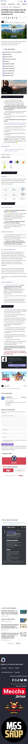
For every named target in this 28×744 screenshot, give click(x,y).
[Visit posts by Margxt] (2, 386)
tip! (8, 470)
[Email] (12, 18)
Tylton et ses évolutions (10, 59)
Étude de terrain (8, 56)
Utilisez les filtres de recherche (13, 285)
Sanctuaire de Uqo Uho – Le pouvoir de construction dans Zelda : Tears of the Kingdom (9, 612)
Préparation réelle (8, 75)
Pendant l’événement (9, 68)
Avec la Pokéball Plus (9, 70)
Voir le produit (17, 365)
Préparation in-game (9, 63)
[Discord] (25, 680)
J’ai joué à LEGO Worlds (8, 619)
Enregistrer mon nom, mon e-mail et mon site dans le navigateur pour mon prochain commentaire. (15, 441)
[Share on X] (6, 18)
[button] (2, 1)
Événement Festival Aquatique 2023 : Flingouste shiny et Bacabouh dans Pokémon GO (10, 626)
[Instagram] (26, 386)
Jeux (10, 7)
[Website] (23, 386)
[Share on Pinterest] (8, 18)
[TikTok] (18, 680)
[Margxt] (5, 1)
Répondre (24, 397)
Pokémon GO (17, 7)
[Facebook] (24, 386)
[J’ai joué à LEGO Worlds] (23, 620)
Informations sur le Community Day (12, 52)
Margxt (6, 21)
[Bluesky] (21, 680)
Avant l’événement (9, 66)
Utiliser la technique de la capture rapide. (16, 246)
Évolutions (6, 61)
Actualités (4, 7)
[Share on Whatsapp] (10, 18)
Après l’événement (9, 73)
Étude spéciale (7, 54)
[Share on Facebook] (4, 18)
